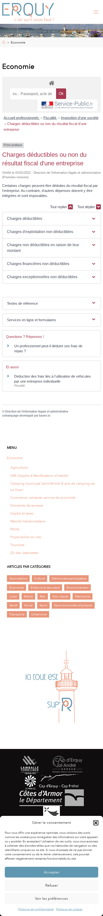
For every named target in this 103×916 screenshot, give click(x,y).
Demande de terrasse (26, 505)
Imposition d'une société (79, 118)
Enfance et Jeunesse (45, 587)
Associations (18, 578)
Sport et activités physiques (73, 605)
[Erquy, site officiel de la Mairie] (28, 12)
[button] (95, 822)
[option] (51, 687)
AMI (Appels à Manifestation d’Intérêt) (39, 475)
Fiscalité (50, 118)
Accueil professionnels (22, 118)
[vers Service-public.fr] (67, 105)
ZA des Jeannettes (24, 553)
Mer (43, 596)
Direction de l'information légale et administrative (36, 411)
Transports (16, 614)
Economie (15, 458)
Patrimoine (82, 596)
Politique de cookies (69, 909)
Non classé (60, 596)
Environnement (77, 587)
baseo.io (44, 415)
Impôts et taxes (21, 513)
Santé (13, 605)
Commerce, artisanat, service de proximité (42, 497)
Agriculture (19, 467)
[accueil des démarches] (51, 82)
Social (28, 605)
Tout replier (59, 207)
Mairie (28, 596)
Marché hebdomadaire (27, 521)
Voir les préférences (51, 898)
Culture (39, 578)
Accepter (51, 872)
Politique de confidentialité (36, 909)
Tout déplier (86, 207)
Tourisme (17, 545)
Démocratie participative (69, 578)
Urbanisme (39, 614)
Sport (43, 605)
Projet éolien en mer (26, 537)
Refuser (51, 885)
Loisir (13, 596)
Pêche (14, 529)
